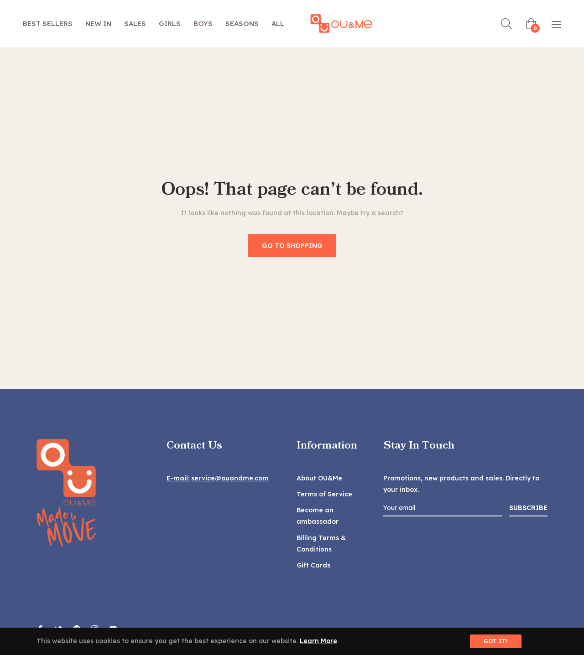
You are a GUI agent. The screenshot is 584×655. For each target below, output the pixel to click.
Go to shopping (292, 246)
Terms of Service (324, 494)
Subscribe (528, 508)
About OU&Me (319, 478)
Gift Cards (313, 565)
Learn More (318, 641)
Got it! (496, 641)
